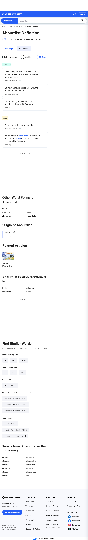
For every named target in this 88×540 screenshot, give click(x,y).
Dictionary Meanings (15, 27)
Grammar (29, 515)
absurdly (5, 471)
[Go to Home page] (12, 14)
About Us (50, 501)
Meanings (9, 48)
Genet (28, 291)
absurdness (31, 471)
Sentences (29, 510)
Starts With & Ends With (15, 398)
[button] (74, 14)
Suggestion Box (73, 506)
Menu (82, 14)
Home (4, 27)
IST (22, 372)
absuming (6, 461)
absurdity (30, 468)
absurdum (6, 475)
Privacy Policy (52, 506)
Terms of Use (51, 520)
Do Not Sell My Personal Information (54, 525)
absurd (17, 138)
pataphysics (31, 288)
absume (5, 457)
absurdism (24, 135)
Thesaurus (29, 506)
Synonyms (24, 48)
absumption (31, 461)
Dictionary (7, 20)
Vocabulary (30, 520)
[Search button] (83, 20)
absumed (30, 457)
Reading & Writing (32, 529)
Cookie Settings (52, 515)
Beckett (5, 288)
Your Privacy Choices (46, 538)
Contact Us (71, 501)
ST (13, 372)
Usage (28, 524)
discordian (6, 291)
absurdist (10, 385)
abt (27, 475)
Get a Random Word (12, 512)
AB (13, 360)
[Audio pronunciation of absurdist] (4, 38)
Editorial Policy (52, 510)
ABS (24, 360)
